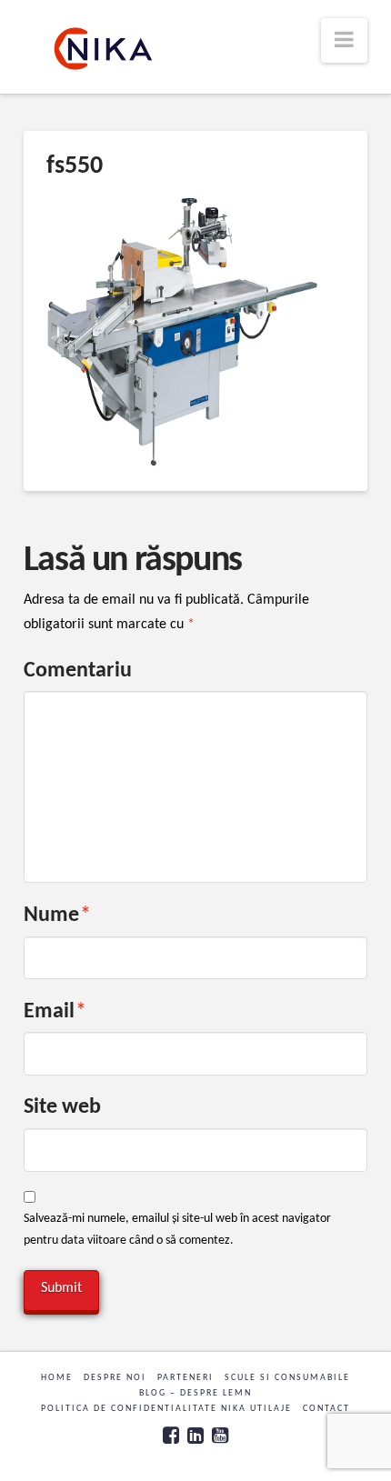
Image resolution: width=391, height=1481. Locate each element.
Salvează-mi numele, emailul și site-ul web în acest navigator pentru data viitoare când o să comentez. (177, 1229)
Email (55, 1012)
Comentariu (78, 671)
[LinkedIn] (195, 1435)
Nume (57, 915)
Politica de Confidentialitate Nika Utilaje (166, 1409)
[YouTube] (220, 1435)
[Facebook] (171, 1435)
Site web (62, 1107)
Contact (326, 1409)
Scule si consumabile (287, 1378)
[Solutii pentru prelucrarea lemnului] (103, 49)
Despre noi (115, 1378)
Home (57, 1378)
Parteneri (185, 1378)
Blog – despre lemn (195, 1393)
